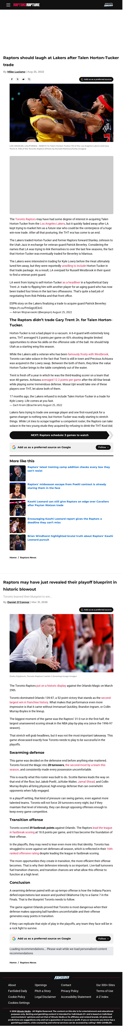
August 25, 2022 (62, 312)
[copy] (29, 79)
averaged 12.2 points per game (61, 379)
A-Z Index (102, 997)
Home (13, 557)
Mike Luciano (16, 71)
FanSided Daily (17, 991)
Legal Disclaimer (45, 997)
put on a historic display (51, 685)
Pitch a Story (43, 991)
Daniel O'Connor (18, 602)
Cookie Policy (16, 997)
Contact (66, 985)
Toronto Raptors (25, 219)
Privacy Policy (69, 991)
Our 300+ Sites (105, 985)
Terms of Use (104, 991)
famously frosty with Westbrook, (88, 354)
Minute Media (24, 1011)
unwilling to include (74, 265)
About (12, 985)
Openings (41, 985)
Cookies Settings (19, 1002)
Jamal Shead (86, 781)
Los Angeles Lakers (52, 223)
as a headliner (71, 282)
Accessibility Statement (76, 997)
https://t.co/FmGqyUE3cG (26, 308)
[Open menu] (8, 5)
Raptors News (28, 557)
